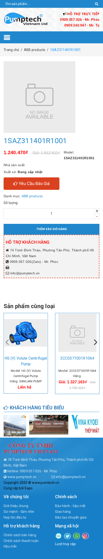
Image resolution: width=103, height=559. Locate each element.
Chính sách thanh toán (21, 541)
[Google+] (76, 535)
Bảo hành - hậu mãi (70, 506)
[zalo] (58, 535)
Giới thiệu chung (16, 506)
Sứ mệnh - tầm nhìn (19, 512)
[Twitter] (67, 536)
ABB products (32, 196)
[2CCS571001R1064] (77, 333)
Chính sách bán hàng (20, 535)
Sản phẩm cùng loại (29, 306)
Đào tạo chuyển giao (71, 517)
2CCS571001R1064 (77, 358)
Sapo (28, 488)
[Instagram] (85, 535)
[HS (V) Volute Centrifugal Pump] (25, 333)
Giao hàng (63, 512)
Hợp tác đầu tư (15, 517)
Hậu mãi (10, 546)
